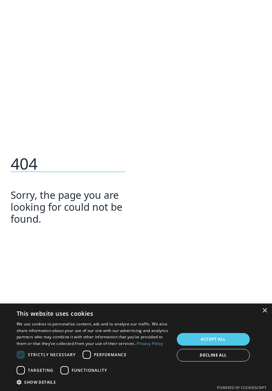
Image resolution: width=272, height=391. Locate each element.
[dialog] (136, 347)
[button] (93, 382)
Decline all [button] (213, 355)
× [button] (264, 310)
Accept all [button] (213, 339)
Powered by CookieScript (241, 387)
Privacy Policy (150, 343)
